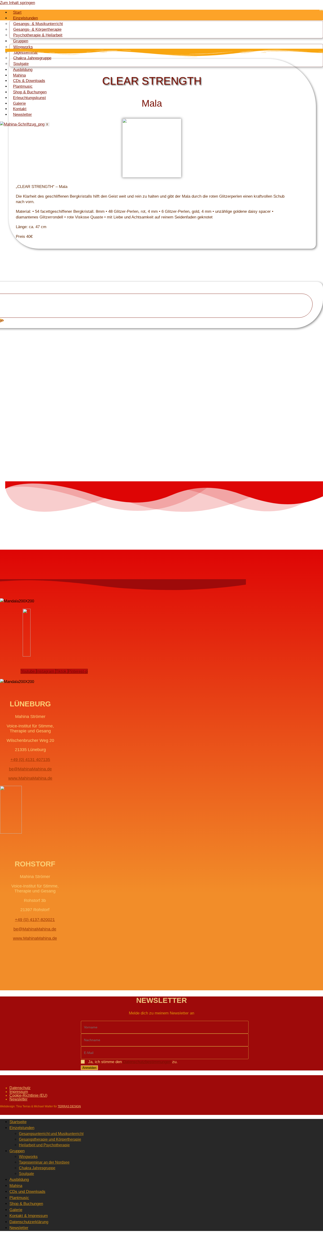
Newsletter (22, 114)
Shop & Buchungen (30, 92)
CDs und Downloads (27, 1191)
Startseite (17, 1122)
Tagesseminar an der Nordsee (44, 1162)
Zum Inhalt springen (17, 2)
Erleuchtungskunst (29, 98)
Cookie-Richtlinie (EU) (28, 1095)
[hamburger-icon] (321, 10)
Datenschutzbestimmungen (147, 1062)
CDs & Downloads (29, 80)
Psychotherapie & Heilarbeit (37, 35)
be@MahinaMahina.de (30, 769)
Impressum (18, 1092)
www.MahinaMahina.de (30, 778)
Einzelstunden (21, 1128)
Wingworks (28, 1157)
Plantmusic (23, 86)
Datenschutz (20, 1088)
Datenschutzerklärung (28, 1222)
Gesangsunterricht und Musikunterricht (51, 1134)
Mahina (19, 75)
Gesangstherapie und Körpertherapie (50, 1139)
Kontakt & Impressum (28, 1215)
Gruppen (17, 1151)
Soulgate (21, 63)
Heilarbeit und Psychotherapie (44, 1145)
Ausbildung (22, 69)
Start (17, 12)
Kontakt (19, 109)
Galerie (19, 103)
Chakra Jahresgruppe (37, 1168)
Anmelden (89, 1068)
